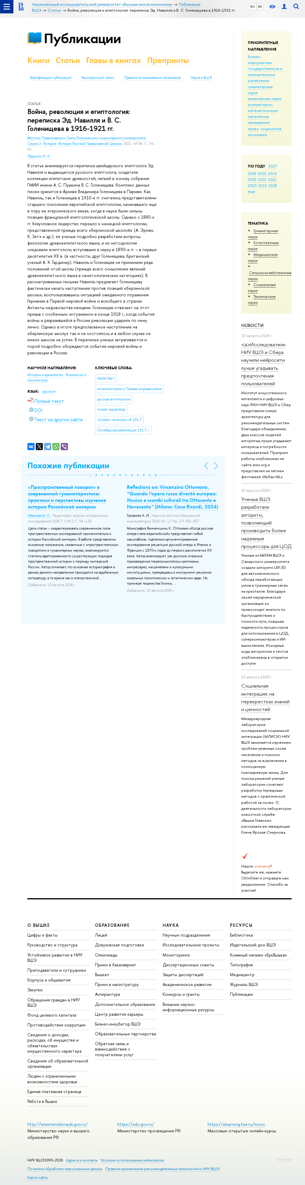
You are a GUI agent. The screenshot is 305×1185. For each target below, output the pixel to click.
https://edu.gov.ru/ (135, 1124)
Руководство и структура (52, 945)
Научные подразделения (186, 935)
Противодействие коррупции (56, 1025)
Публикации (82, 38)
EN (260, 6)
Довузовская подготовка (119, 945)
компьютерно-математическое (263, 107)
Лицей (101, 935)
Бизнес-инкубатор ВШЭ (118, 1024)
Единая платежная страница (54, 1091)
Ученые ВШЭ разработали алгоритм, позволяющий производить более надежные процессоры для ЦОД (266, 523)
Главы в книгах (113, 60)
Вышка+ (102, 974)
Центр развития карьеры (119, 1014)
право (253, 128)
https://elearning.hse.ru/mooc (236, 1124)
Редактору (284, 1159)
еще (251, 191)
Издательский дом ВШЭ (253, 945)
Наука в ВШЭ (201, 77)
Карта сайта (37, 1177)
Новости (252, 325)
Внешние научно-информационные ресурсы (188, 1006)
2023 (252, 179)
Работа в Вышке (42, 1101)
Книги (38, 60)
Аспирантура (107, 994)
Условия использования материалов (132, 1160)
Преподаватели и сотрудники (56, 970)
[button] (90, 475)
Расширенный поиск (97, 77)
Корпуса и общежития (49, 980)
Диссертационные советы (188, 965)
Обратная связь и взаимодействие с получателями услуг (114, 1049)
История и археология (45, 374)
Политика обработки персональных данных (64, 1168)
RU (252, 6)
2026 (252, 173)
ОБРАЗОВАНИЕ (112, 925)
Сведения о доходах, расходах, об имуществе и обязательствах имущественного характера (54, 1043)
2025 (262, 173)
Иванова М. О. (39, 515)
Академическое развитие (187, 984)
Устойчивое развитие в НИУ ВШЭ (55, 957)
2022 (262, 179)
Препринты (168, 60)
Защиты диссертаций (183, 974)
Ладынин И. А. (38, 156)
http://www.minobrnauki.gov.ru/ (57, 1124)
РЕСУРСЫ (241, 925)
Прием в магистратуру (117, 984)
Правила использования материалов (152, 77)
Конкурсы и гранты (181, 994)
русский (48, 391)
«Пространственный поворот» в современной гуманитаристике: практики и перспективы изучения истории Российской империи (67, 497)
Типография (241, 965)
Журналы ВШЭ (244, 984)
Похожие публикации (68, 465)
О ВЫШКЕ (38, 925)
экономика (257, 134)
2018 (272, 185)
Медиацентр (242, 974)
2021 (272, 179)
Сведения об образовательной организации (57, 1063)
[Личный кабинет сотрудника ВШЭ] (284, 6)
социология (270, 128)
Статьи (68, 60)
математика (258, 116)
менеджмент (259, 122)
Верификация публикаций (50, 77)
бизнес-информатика (260, 59)
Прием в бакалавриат (115, 965)
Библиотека (241, 935)
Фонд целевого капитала (51, 1015)
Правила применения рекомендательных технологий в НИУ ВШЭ (162, 1168)
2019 (262, 185)
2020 (252, 185)
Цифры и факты (42, 935)
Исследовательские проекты (191, 945)
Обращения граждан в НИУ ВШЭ (53, 1002)
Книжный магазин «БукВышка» (258, 955)
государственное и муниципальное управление (265, 74)
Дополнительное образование (125, 1004)
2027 (272, 166)
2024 (272, 173)
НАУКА (171, 925)
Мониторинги (176, 955)
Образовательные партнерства (125, 1034)
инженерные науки (264, 98)
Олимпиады (106, 955)
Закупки (35, 990)
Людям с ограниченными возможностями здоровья (52, 1078)
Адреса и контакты (82, 1160)
